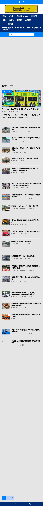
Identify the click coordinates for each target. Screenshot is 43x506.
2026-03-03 (15, 172)
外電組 (22, 142)
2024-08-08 (15, 296)
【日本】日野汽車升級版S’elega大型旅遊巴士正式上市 (26, 138)
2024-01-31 (15, 318)
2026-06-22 (7, 112)
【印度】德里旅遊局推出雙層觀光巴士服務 (25, 158)
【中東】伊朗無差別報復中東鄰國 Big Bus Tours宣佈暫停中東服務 (25, 169)
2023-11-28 (15, 334)
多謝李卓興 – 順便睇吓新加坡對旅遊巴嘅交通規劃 (26, 128)
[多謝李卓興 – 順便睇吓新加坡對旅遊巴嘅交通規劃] (6, 130)
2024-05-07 (15, 307)
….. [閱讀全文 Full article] (24, 117)
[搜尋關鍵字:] (21, 34)
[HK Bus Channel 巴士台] (21, 13)
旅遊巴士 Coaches (22, 16)
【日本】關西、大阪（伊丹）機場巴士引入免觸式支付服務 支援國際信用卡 (26, 184)
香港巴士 (4, 16)
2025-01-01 (15, 270)
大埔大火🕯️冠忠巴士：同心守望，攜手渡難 (25, 206)
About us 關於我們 (7, 24)
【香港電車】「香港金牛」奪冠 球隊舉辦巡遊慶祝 (26, 278)
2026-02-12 (15, 188)
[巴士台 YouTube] (23, 2)
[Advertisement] (21, 61)
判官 (22, 224)
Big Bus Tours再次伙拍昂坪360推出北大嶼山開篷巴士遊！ (26, 331)
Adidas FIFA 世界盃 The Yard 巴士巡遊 (20, 109)
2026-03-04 (15, 160)
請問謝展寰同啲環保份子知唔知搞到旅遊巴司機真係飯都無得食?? (26, 304)
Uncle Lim (23, 132)
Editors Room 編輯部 (26, 199)
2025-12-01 (15, 208)
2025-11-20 (15, 224)
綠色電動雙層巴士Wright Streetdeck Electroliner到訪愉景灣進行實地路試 (21, 29)
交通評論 (12, 20)
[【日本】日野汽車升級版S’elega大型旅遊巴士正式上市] (6, 140)
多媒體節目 (28, 20)
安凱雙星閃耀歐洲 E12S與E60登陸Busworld (26, 231)
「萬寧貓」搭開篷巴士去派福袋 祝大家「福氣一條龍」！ (26, 315)
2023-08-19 (15, 345)
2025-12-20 (15, 199)
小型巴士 (4, 20)
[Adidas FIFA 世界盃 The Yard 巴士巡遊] (21, 98)
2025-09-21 (15, 244)
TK (13, 112)
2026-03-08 (15, 152)
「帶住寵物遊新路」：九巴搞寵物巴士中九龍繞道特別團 (26, 195)
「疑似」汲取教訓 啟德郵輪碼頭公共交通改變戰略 (26, 342)
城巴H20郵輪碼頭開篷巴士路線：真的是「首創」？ (25, 221)
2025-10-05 (15, 233)
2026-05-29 (15, 132)
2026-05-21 (15, 142)
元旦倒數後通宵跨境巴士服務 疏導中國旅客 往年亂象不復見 (26, 267)
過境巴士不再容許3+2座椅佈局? (22, 241)
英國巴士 (19, 20)
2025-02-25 (15, 258)
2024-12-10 (15, 281)
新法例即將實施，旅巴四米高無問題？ (23, 256)
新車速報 (11, 16)
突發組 (22, 345)
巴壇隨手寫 (34, 16)
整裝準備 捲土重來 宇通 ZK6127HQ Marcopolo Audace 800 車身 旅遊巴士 (24, 293)
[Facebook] (19, 2)
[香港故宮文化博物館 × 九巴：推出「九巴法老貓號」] (6, 150)
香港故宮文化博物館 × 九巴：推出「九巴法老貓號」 (26, 149)
